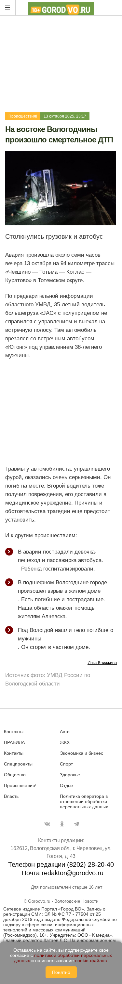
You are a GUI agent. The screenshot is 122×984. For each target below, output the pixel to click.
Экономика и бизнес (81, 753)
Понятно (61, 972)
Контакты (13, 731)
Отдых (67, 785)
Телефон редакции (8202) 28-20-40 (61, 864)
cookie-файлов (91, 960)
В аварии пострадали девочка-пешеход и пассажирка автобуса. (60, 556)
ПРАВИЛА (14, 742)
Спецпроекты (18, 763)
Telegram (76, 824)
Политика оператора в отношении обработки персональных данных (84, 801)
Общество (15, 774)
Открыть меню (8, 8)
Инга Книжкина (102, 662)
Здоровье (70, 774)
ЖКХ (65, 742)
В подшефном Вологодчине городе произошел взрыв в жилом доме (62, 586)
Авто (65, 731)
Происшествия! (22, 116)
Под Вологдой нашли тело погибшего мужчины (65, 634)
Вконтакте (47, 824)
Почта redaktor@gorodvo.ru (62, 873)
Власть (11, 796)
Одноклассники (62, 824)
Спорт (66, 763)
